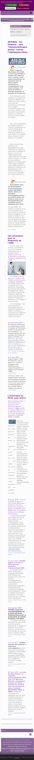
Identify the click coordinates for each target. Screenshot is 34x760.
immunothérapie (16, 188)
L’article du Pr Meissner (18, 35)
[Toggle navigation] (31, 12)
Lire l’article (12, 229)
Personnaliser (10, 8)
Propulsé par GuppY (6, 757)
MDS (17, 408)
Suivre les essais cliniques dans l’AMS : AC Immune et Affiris (16, 19)
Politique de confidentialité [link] (23, 8)
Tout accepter (11, 5)
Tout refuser (24, 5)
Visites (16, 730)
